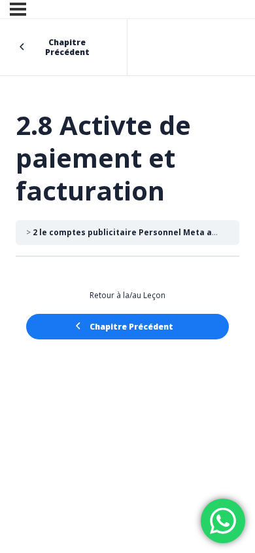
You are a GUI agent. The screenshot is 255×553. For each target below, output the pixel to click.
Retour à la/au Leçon (127, 295)
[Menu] (18, 9)
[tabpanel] (127, 290)
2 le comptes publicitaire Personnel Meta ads (127, 232)
